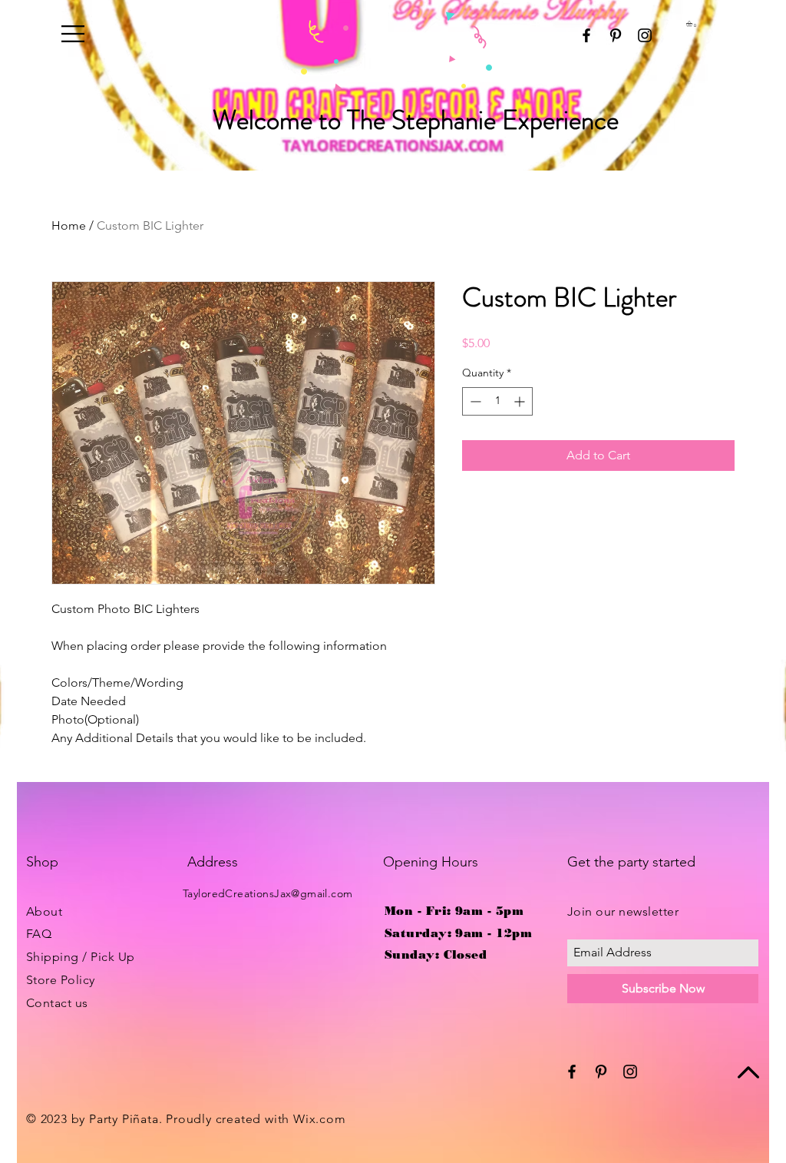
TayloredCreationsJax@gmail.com (268, 893)
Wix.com (319, 1119)
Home (68, 225)
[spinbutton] (497, 401)
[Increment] (520, 401)
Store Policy (60, 979)
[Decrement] (474, 401)
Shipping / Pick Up (80, 956)
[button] (72, 33)
